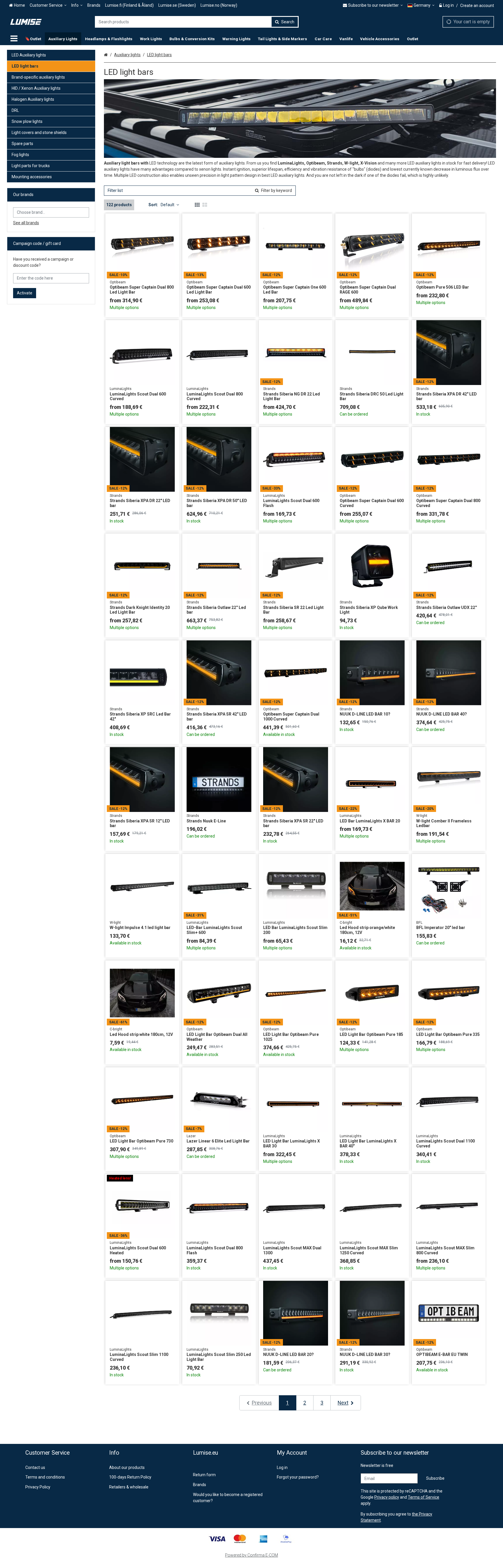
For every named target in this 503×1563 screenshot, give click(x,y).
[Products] (14, 38)
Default (167, 204)
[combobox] (197, 22)
